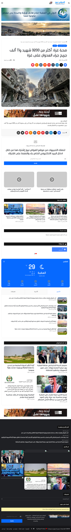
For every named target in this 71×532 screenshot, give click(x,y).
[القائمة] (2, 4)
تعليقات (13, 291)
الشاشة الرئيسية (57, 42)
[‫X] (61, 65)
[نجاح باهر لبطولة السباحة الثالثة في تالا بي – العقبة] (12, 483)
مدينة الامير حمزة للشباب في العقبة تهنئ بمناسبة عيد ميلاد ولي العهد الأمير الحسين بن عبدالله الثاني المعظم (52, 397)
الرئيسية (64, 42)
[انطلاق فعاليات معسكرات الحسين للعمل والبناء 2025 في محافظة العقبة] (13, 209)
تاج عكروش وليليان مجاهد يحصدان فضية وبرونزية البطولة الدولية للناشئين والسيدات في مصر (32, 298)
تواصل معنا (9, 528)
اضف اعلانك (21, 528)
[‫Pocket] (32, 65)
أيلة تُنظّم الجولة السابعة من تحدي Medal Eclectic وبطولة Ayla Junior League (35, 329)
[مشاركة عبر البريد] (22, 132)
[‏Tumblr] (53, 65)
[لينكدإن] (57, 65)
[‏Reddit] (45, 65)
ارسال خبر (15, 528)
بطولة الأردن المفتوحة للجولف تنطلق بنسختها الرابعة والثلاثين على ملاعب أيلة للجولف (35, 218)
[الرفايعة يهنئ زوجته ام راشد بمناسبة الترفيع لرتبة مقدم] (19, 384)
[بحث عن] (69, 4)
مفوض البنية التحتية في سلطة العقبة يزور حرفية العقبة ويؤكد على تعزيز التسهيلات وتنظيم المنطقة (57, 218)
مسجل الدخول (56, 234)
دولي (54, 45)
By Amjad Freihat (41, 528)
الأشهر (58, 291)
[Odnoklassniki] (37, 65)
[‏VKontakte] (41, 65)
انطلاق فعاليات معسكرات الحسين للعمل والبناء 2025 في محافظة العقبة (14, 218)
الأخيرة (36, 291)
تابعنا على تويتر (64, 504)
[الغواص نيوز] (57, 3)
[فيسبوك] (65, 65)
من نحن (3, 528)
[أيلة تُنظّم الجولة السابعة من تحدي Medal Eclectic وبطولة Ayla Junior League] (62, 331)
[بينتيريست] (49, 65)
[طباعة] (18, 132)
